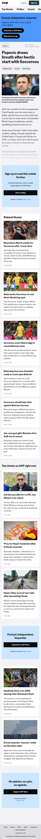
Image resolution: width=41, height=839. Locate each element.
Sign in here (27, 199)
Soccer (17, 68)
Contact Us (33, 827)
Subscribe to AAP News (13, 30)
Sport (5, 46)
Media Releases (20, 830)
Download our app (11, 36)
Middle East (7, 68)
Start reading (20, 193)
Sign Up (34, 3)
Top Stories (7, 9)
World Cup (26, 68)
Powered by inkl (20, 833)
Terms (6, 827)
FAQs (19, 827)
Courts (31, 9)
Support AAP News (20, 792)
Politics (20, 9)
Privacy (12, 827)
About (26, 827)
